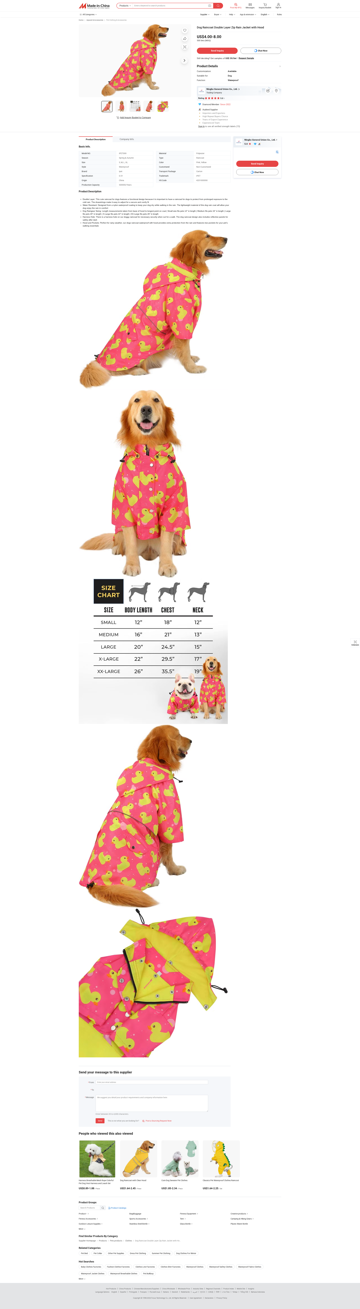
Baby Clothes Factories (91, 1266)
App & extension (247, 14)
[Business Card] (277, 151)
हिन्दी (217, 1292)
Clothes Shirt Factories (170, 1266)
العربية (195, 1292)
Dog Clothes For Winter (186, 1253)
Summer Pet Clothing (161, 1253)
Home (81, 20)
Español (123, 1292)
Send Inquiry (217, 50)
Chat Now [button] (262, 50)
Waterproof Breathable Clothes (123, 1273)
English (114, 1292)
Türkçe (234, 1292)
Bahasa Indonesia (258, 1292)
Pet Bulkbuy (148, 1273)
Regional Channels (213, 1288)
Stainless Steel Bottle (138, 1223)
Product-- (83, 1213)
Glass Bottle (185, 1223)
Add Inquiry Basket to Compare (135, 117)
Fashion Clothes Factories (118, 1266)
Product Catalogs (118, 1208)
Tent (182, 1218)
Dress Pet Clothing (138, 1253)
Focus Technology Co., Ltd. (161, 1298)
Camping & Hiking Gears (241, 1218)
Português (133, 1292)
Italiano (166, 1292)
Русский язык (155, 1292)
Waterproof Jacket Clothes (92, 1273)
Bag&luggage (135, 1213)
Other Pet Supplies (116, 1253)
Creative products (238, 1213)
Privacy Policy (221, 1298)
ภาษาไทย (226, 1292)
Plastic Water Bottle (239, 1223)
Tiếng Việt (244, 1292)
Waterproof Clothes (194, 1266)
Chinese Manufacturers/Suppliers (146, 1288)
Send (100, 1120)
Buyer (216, 14)
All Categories (88, 14)
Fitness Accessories (87, 1218)
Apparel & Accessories (94, 20)
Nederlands (185, 1292)
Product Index (228, 1288)
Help (231, 14)
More (81, 1278)
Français (143, 1292)
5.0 (246, 144)
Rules (279, 14)
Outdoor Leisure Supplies (90, 1223)
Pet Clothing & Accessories (116, 20)
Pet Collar (98, 1253)
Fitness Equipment (188, 1213)
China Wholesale (168, 1288)
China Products (125, 1288)
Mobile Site (241, 1288)
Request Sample (246, 58)
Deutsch (175, 1292)
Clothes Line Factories (145, 1266)
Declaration (209, 1298)
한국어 (202, 1292)
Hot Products (111, 1288)
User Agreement (196, 1298)
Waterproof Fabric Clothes (249, 1266)
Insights (251, 1288)
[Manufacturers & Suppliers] (94, 6)
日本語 (210, 1292)
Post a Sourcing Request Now (157, 1120)
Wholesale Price (184, 1288)
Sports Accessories (137, 1218)
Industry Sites (198, 1288)
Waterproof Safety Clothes (220, 1266)
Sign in (278, 7)
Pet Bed (84, 1253)
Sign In (201, 126)
